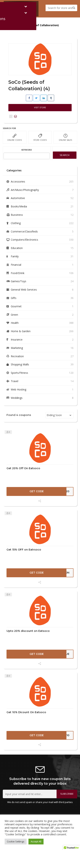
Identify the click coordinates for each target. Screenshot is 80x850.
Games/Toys (18, 281)
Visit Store (40, 107)
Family (15, 256)
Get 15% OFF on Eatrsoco (24, 549)
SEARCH (65, 155)
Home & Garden (21, 331)
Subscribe (67, 793)
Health (15, 323)
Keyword (26, 149)
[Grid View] (10, 117)
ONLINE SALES (65, 140)
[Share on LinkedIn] (43, 98)
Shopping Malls (20, 364)
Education (17, 248)
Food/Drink (17, 273)
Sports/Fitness (19, 372)
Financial (16, 264)
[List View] (15, 117)
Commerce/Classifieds (24, 231)
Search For (9, 128)
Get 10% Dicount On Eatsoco (26, 712)
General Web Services (24, 289)
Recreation (17, 356)
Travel (14, 381)
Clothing (16, 223)
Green (14, 314)
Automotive (18, 198)
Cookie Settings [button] (15, 841)
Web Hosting (18, 389)
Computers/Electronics (24, 239)
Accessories (18, 181)
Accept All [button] (36, 841)
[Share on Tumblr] (51, 98)
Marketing (17, 348)
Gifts (13, 298)
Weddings (17, 398)
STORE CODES (40, 140)
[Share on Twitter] (36, 98)
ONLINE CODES (14, 140)
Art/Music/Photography (25, 190)
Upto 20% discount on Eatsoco (28, 631)
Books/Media (19, 206)
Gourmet (16, 306)
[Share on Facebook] (29, 98)
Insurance (17, 339)
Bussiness (17, 214)
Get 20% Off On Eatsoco (23, 468)
